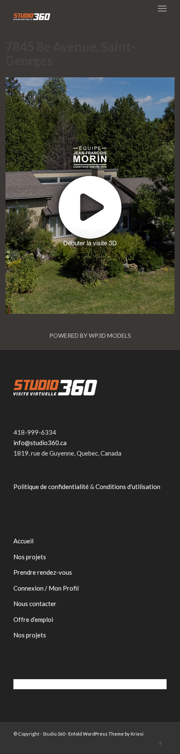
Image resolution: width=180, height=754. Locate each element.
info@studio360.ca (40, 442)
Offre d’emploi (33, 619)
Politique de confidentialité (51, 486)
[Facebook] (160, 743)
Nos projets (29, 556)
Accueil (23, 541)
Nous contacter (35, 603)
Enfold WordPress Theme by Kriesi (106, 733)
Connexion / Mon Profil (46, 588)
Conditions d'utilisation (127, 486)
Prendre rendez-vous (42, 572)
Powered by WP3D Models (90, 335)
